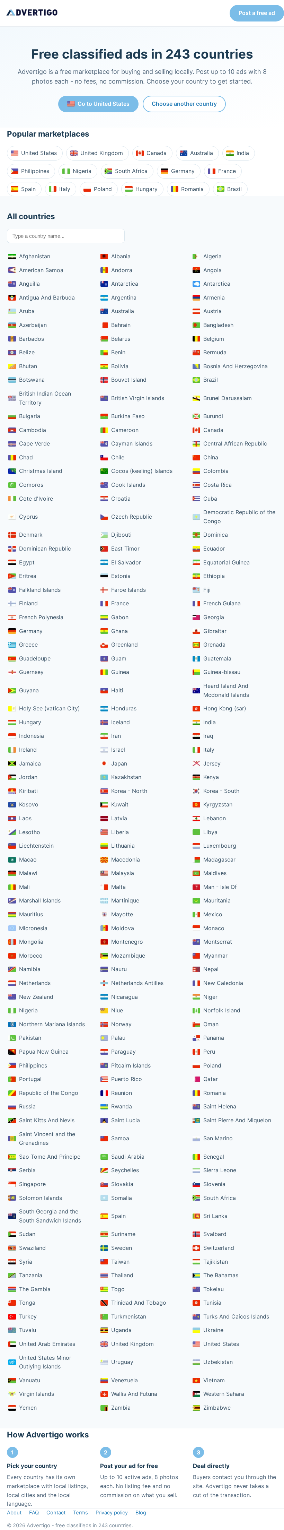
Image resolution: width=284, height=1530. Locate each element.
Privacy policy (112, 1513)
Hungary (146, 188)
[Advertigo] (32, 13)
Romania (192, 188)
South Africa (131, 170)
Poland (103, 188)
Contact (55, 1513)
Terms (80, 1513)
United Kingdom (101, 152)
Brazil (234, 188)
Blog (140, 1513)
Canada (157, 152)
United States (39, 152)
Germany (183, 170)
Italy (64, 188)
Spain (28, 188)
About (14, 1513)
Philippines (35, 170)
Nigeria (82, 170)
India (243, 152)
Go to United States (104, 103)
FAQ (34, 1513)
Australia (201, 152)
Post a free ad (257, 12)
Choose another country (184, 103)
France (227, 170)
